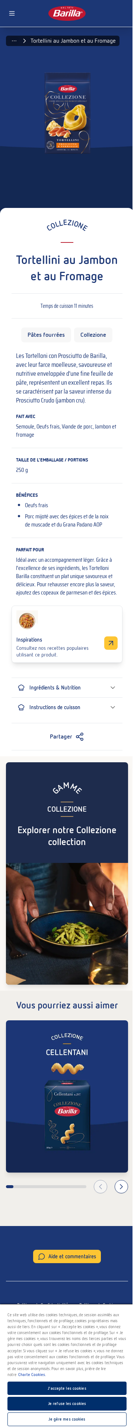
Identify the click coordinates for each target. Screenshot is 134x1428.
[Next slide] (121, 1186)
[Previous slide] (100, 1186)
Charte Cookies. (32, 1374)
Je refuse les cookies (67, 1403)
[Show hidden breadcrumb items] (14, 40)
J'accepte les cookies (67, 1388)
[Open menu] (12, 13)
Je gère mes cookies (66, 1419)
